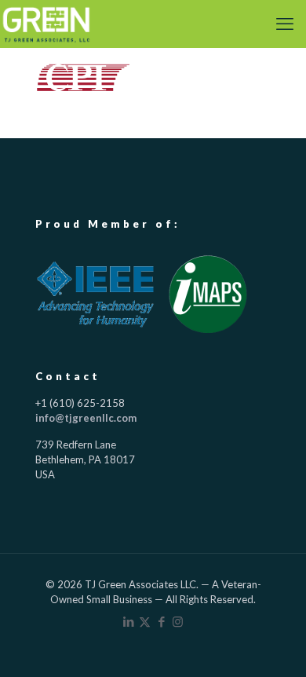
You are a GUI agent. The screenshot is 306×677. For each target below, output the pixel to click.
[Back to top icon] (272, 643)
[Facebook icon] (161, 621)
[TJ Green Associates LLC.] (46, 23)
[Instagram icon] (178, 621)
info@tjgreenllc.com (86, 418)
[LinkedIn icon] (128, 621)
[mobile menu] (284, 23)
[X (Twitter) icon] (145, 621)
